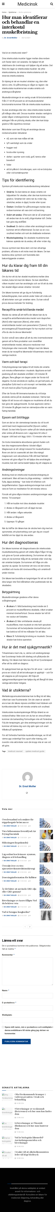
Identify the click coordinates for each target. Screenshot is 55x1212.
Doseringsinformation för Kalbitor (19, 877)
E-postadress (9, 1002)
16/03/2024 (23, 846)
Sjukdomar (12, 12)
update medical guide (35, 751)
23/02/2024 (23, 915)
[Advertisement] (27, 44)
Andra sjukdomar (25, 12)
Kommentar (8, 954)
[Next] (30, 927)
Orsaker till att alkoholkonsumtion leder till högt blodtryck (32, 1153)
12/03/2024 (23, 872)
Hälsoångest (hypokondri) (15, 842)
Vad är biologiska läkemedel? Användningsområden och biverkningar (29, 1140)
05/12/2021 (26, 38)
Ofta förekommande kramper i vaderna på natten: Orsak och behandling (30, 1097)
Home (4, 12)
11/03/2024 (23, 881)
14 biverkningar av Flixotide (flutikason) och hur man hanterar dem (31, 1126)
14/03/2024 (23, 860)
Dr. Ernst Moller (10, 38)
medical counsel (15, 751)
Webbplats (7, 1015)
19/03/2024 (23, 826)
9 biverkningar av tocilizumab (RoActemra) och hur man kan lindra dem (33, 1111)
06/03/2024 (23, 895)
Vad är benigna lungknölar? (16, 912)
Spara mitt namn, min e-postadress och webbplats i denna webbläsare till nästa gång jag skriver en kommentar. (29, 1030)
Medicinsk (27, 4)
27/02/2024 (23, 907)
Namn (5, 990)
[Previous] (25, 927)
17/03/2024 (23, 837)
